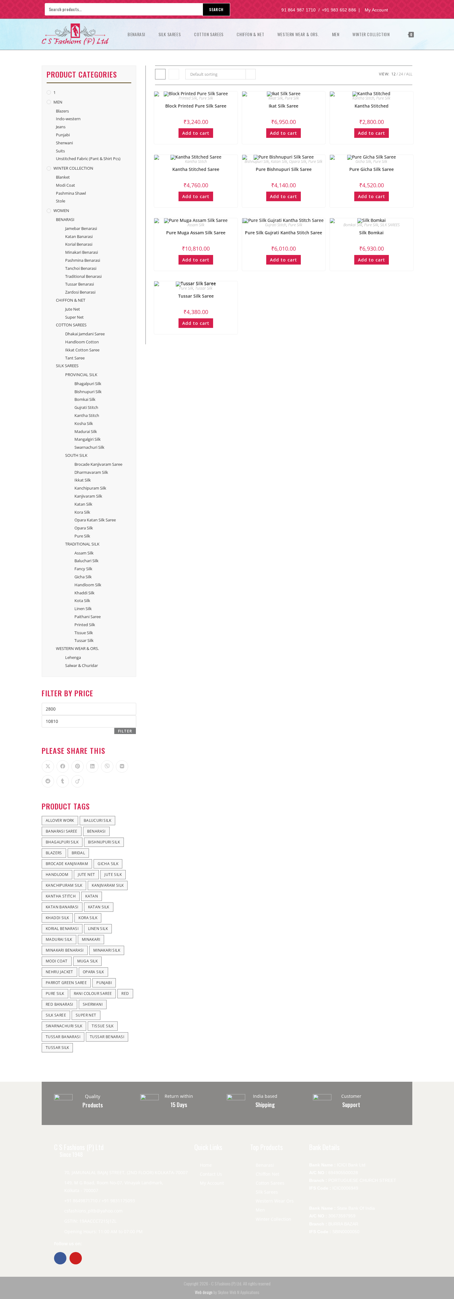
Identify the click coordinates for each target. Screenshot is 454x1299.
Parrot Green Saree (66, 982)
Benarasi (265, 1165)
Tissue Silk (83, 632)
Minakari (91, 939)
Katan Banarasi (79, 236)
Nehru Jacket (59, 971)
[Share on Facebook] (63, 766)
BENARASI (65, 219)
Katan (91, 896)
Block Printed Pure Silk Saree (195, 106)
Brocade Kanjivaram (67, 863)
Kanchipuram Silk (90, 488)
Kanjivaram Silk (88, 496)
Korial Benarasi (78, 244)
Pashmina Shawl (71, 193)
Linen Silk (83, 608)
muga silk (87, 961)
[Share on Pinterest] (77, 766)
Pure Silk (206, 98)
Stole (60, 201)
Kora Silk (82, 512)
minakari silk (106, 950)
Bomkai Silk (352, 224)
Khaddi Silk (84, 593)
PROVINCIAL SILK (81, 374)
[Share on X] (48, 766)
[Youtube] (75, 1258)
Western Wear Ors (275, 1201)
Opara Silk (297, 161)
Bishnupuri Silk (257, 161)
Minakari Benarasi (81, 252)
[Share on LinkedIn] (92, 766)
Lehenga (73, 657)
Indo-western (68, 118)
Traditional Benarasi (83, 276)
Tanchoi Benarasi (80, 268)
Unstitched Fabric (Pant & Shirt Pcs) (88, 158)
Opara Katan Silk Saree (95, 520)
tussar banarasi (63, 1036)
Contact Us (211, 1174)
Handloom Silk (87, 585)
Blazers (62, 111)
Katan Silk (279, 161)
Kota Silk (82, 600)
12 (393, 74)
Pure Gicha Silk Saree (371, 169)
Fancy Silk (83, 568)
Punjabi (63, 135)
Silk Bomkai (371, 233)
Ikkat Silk (275, 98)
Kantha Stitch (363, 98)
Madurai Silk (85, 431)
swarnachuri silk (64, 1026)
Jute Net (72, 309)
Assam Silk (195, 224)
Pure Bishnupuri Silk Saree (284, 169)
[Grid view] (160, 74)
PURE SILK (55, 993)
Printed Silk (188, 98)
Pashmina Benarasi (82, 260)
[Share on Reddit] (48, 781)
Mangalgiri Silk (87, 439)
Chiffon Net (267, 1174)
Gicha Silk (363, 161)
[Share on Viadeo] (77, 781)
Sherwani (64, 143)
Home (206, 1165)
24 (401, 74)
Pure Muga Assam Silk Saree (195, 233)
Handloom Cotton (82, 342)
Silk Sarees (267, 1192)
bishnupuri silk (104, 842)
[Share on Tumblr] (63, 781)
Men (260, 1210)
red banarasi (59, 1004)
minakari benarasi (65, 950)
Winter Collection (273, 1219)
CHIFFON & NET (70, 300)
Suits (60, 151)
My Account (212, 1183)
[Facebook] (60, 1258)
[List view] (174, 74)
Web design (203, 1292)
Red (125, 993)
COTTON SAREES (71, 325)
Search (216, 9)
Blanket (63, 177)
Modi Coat (65, 185)
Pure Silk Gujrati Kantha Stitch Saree (283, 233)
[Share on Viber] (107, 766)
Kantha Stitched (372, 106)
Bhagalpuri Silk (87, 383)
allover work (60, 820)
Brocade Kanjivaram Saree (98, 464)
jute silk (113, 874)
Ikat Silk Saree (283, 106)
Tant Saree (75, 358)
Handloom (57, 874)
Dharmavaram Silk (91, 472)
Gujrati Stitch (275, 224)
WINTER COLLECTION (73, 168)
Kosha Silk (83, 423)
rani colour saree (93, 993)
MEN (57, 102)
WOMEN (61, 210)
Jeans (60, 126)
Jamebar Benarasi (81, 228)
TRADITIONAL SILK (82, 544)
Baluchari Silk (86, 560)
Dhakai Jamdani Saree (85, 334)
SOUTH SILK (76, 455)
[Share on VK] (122, 766)
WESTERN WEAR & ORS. (77, 648)
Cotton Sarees (270, 1183)
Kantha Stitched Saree (195, 169)
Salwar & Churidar (81, 665)
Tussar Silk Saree (196, 296)
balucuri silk (97, 820)
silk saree (56, 1015)
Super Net (74, 317)
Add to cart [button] (195, 133)
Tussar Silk (203, 288)
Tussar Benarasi (79, 284)
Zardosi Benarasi (80, 292)
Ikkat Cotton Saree (82, 350)
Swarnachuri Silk (89, 447)
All (409, 74)
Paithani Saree (87, 616)
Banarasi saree (62, 831)
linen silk (98, 928)
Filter (125, 731)
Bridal (78, 852)
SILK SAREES (390, 224)
